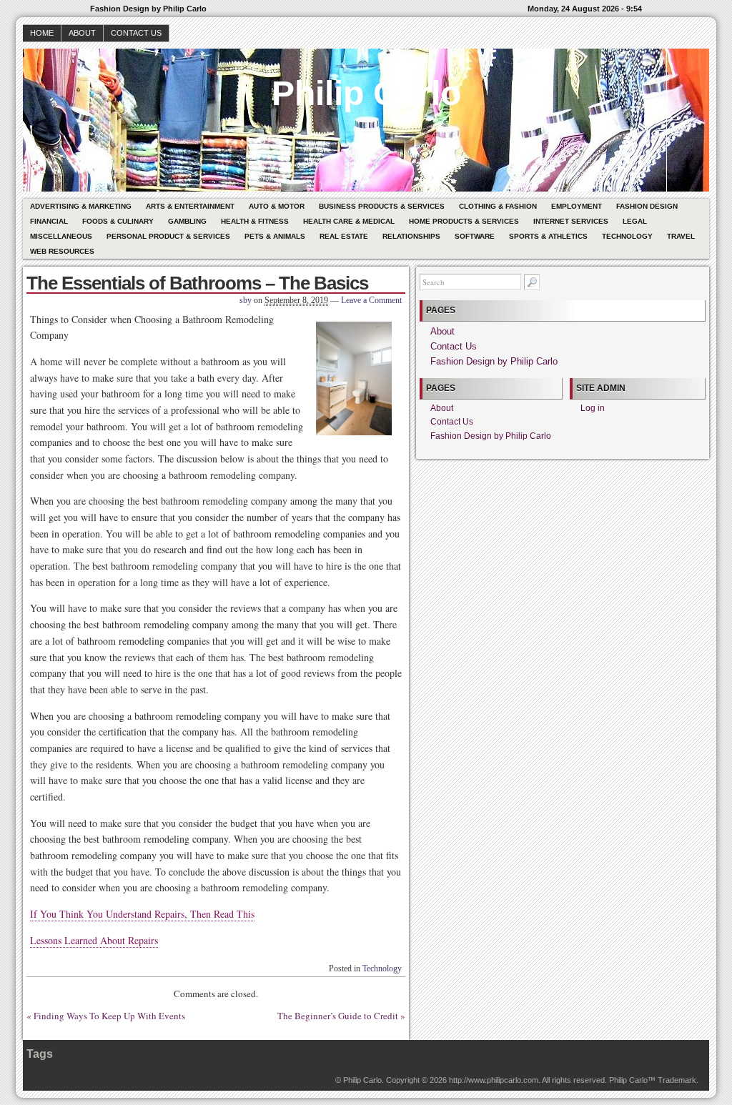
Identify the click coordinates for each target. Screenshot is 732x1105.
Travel (681, 236)
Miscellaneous (61, 236)
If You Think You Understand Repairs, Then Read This (142, 914)
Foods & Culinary (118, 221)
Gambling (187, 221)
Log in (592, 408)
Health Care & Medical (349, 221)
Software (475, 236)
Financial (49, 221)
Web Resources (62, 251)
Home (42, 33)
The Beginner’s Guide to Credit (337, 1015)
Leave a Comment (371, 300)
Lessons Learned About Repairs (94, 940)
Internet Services (570, 221)
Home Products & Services (464, 221)
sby (245, 300)
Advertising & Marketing (81, 206)
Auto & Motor (277, 206)
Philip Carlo (366, 93)
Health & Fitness (255, 221)
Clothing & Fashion (498, 206)
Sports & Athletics (548, 236)
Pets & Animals (274, 236)
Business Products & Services (382, 206)
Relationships (411, 236)
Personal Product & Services (168, 236)
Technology (627, 236)
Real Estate (344, 236)
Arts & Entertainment (190, 206)
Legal (635, 221)
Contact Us (136, 33)
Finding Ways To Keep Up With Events (109, 1015)
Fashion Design (647, 206)
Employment (576, 206)
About (82, 33)
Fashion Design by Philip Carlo (494, 361)
